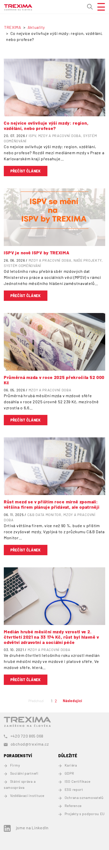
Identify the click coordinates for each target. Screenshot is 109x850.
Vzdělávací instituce (27, 795)
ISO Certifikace (77, 781)
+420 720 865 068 (26, 735)
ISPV (32, 135)
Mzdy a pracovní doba (59, 135)
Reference (73, 805)
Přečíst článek (25, 171)
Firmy (15, 765)
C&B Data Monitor (44, 514)
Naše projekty (88, 260)
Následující (72, 701)
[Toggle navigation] (99, 7)
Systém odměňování (22, 265)
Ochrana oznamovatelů (84, 797)
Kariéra (71, 765)
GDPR (69, 773)
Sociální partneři (24, 773)
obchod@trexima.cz (30, 744)
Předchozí (36, 701)
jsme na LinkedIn (32, 827)
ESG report (74, 789)
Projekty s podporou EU (85, 814)
